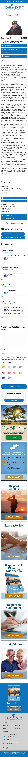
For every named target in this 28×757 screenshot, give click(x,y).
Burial (4, 728)
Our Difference (6, 723)
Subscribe (14, 400)
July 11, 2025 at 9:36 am (8, 252)
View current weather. (15, 223)
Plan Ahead (5, 725)
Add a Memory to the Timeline (11, 49)
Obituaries (17, 725)
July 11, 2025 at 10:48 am (8, 269)
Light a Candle (7, 45)
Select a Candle (6, 362)
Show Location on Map (9, 201)
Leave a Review (18, 728)
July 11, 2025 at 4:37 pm (8, 303)
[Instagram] (7, 748)
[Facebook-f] (3, 748)
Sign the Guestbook (8, 52)
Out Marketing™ (19, 753)
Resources (5, 731)
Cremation (17, 723)
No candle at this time (9, 382)
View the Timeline (9, 234)
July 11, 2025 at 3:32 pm (8, 286)
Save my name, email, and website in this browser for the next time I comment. (14, 358)
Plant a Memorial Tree (10, 56)
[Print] (2, 60)
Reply (2, 261)
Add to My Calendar (8, 198)
